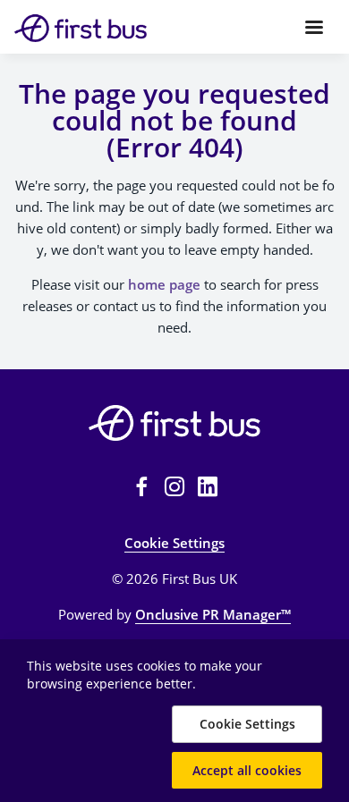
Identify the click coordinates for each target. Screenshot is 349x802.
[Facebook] (141, 486)
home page (164, 284)
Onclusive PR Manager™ (213, 614)
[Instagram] (174, 486)
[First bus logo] (174, 423)
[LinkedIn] (207, 486)
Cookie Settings (174, 543)
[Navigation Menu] (314, 27)
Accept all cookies (247, 770)
